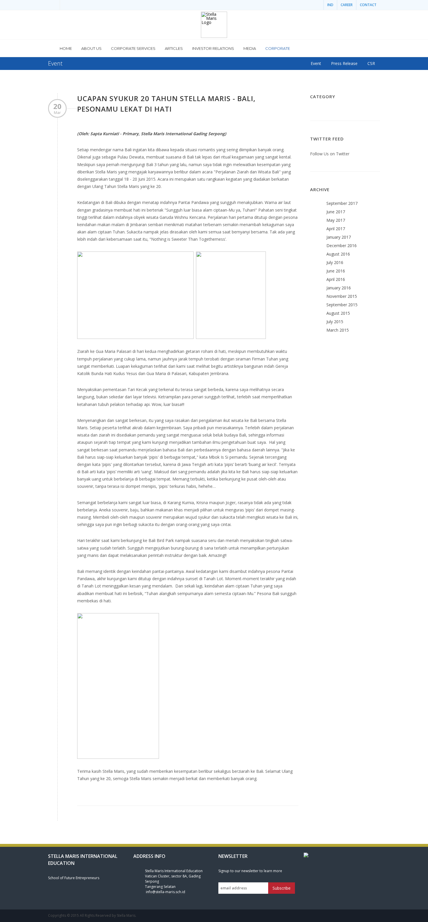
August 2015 (338, 313)
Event (316, 63)
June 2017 (335, 211)
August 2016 (338, 254)
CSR (371, 63)
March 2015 (337, 330)
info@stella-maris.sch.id (165, 891)
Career (347, 4)
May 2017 (335, 220)
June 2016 (335, 271)
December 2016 (341, 245)
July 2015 (334, 321)
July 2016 (334, 262)
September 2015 (342, 304)
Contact (368, 4)
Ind (330, 4)
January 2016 (338, 288)
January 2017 (338, 237)
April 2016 (335, 279)
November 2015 (341, 296)
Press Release (344, 63)
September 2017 (342, 203)
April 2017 (335, 228)
